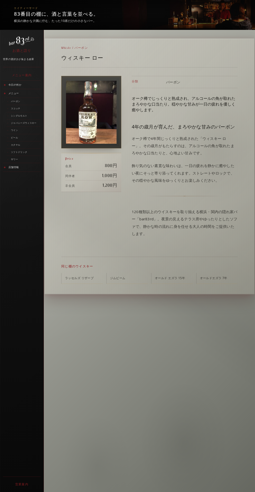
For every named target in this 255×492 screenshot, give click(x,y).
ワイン (14, 130)
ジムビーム (118, 278)
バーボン (15, 101)
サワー (14, 159)
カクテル (15, 144)
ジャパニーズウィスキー (23, 122)
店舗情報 (13, 167)
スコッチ (15, 108)
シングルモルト (19, 115)
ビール (14, 137)
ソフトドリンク (19, 152)
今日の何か (14, 84)
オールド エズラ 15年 (170, 278)
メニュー (13, 93)
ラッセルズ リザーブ (79, 278)
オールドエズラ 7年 (213, 278)
